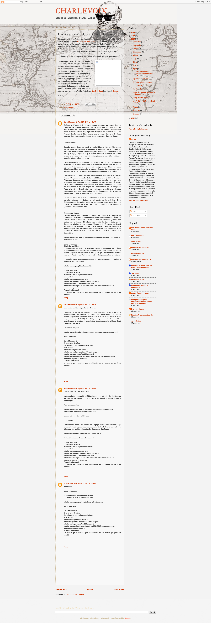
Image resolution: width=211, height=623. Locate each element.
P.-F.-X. (133, 139)
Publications (69, 108)
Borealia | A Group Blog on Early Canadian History (141, 266)
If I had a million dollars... (142, 82)
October (136, 49)
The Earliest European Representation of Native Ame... (143, 73)
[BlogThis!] (88, 104)
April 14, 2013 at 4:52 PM (87, 305)
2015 (133, 32)
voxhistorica (136, 321)
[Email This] (86, 104)
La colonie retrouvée (86, 41)
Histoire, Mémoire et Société (142, 315)
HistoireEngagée (137, 253)
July (135, 59)
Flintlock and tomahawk (140, 247)
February (136, 110)
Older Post (118, 589)
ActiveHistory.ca (137, 241)
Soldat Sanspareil (70, 122)
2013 (133, 39)
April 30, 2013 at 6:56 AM (87, 483)
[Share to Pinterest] (95, 104)
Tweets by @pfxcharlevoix (138, 129)
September (137, 52)
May (135, 65)
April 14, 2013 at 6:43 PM (87, 388)
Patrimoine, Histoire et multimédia (139, 286)
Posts (134, 211)
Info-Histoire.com (137, 279)
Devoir (115, 91)
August (136, 55)
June (135, 62)
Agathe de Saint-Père (140, 79)
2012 (133, 118)
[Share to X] (90, 104)
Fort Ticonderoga (137, 236)
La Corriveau (137, 85)
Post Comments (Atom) (75, 594)
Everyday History (137, 309)
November (137, 45)
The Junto (135, 273)
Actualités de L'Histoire (140, 293)
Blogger (127, 618)
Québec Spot (97, 91)
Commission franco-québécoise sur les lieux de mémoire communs (141, 301)
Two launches (138, 89)
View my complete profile (138, 200)
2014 (133, 35)
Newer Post (61, 589)
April (135, 69)
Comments (136, 215)
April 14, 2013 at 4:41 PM (87, 122)
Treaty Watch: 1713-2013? (142, 98)
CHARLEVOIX (81, 10)
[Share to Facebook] (93, 104)
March (135, 107)
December (137, 42)
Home (90, 589)
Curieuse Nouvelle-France (141, 259)
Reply (66, 298)
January (136, 114)
